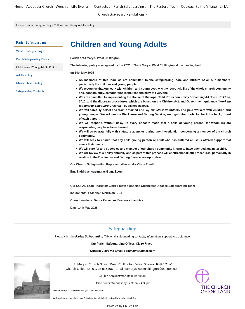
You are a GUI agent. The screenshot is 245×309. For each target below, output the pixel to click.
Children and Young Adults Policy (74, 25)
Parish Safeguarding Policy (32, 59)
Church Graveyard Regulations (121, 14)
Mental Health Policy (29, 83)
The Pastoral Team (163, 6)
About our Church (39, 6)
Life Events (80, 6)
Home (18, 6)
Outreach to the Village (199, 6)
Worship (62, 6)
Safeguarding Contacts (30, 91)
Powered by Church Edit (122, 306)
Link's (224, 6)
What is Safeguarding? (30, 51)
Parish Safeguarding (128, 6)
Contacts (101, 6)
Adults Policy (24, 75)
